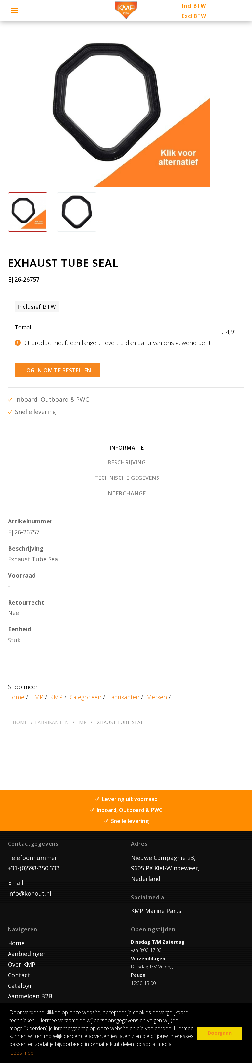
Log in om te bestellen (57, 370)
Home (16, 697)
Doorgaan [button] (220, 1033)
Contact (19, 975)
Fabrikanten (123, 697)
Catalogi (19, 985)
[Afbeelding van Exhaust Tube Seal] (27, 212)
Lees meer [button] (22, 1052)
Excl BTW (194, 16)
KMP (56, 697)
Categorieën (85, 697)
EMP (37, 697)
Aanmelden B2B (30, 996)
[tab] (126, 448)
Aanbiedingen (27, 954)
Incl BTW (194, 6)
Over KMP (21, 964)
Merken (156, 697)
